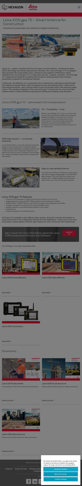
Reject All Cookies (60, 474)
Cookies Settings (60, 479)
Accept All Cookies (60, 469)
